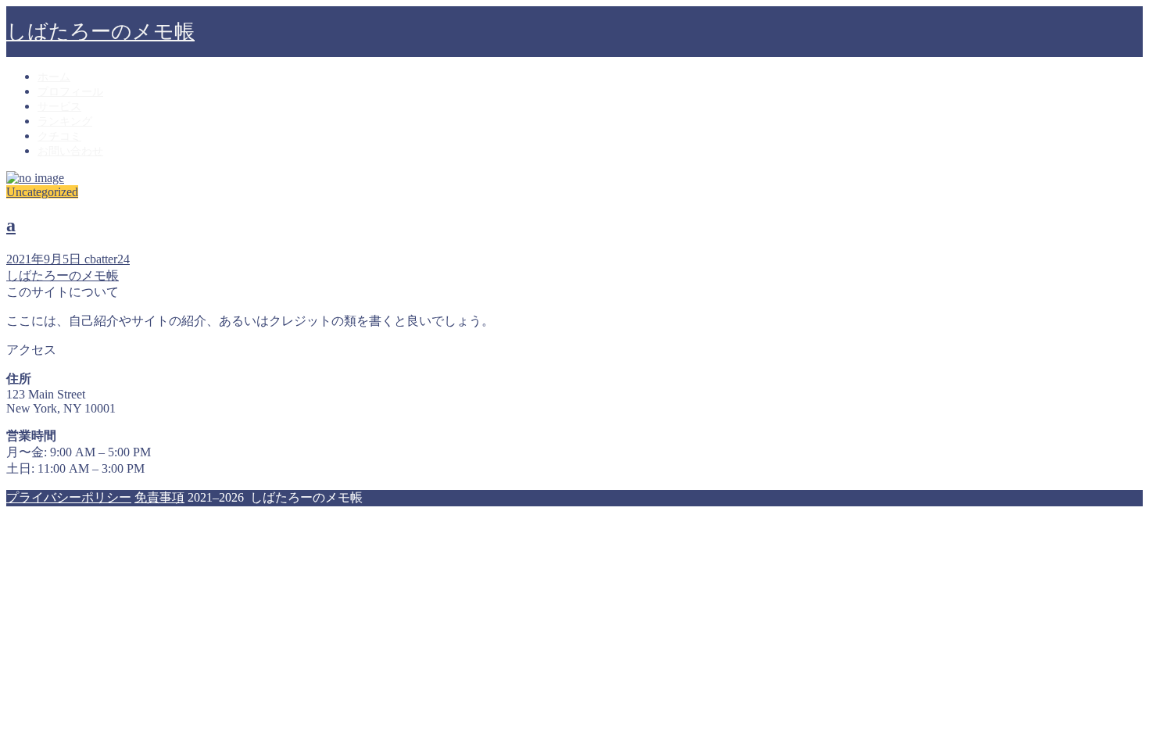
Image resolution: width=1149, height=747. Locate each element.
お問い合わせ (70, 151)
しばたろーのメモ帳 (100, 31)
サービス (59, 107)
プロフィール (70, 92)
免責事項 (159, 497)
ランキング (65, 121)
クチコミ (59, 136)
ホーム (54, 77)
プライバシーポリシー (68, 497)
